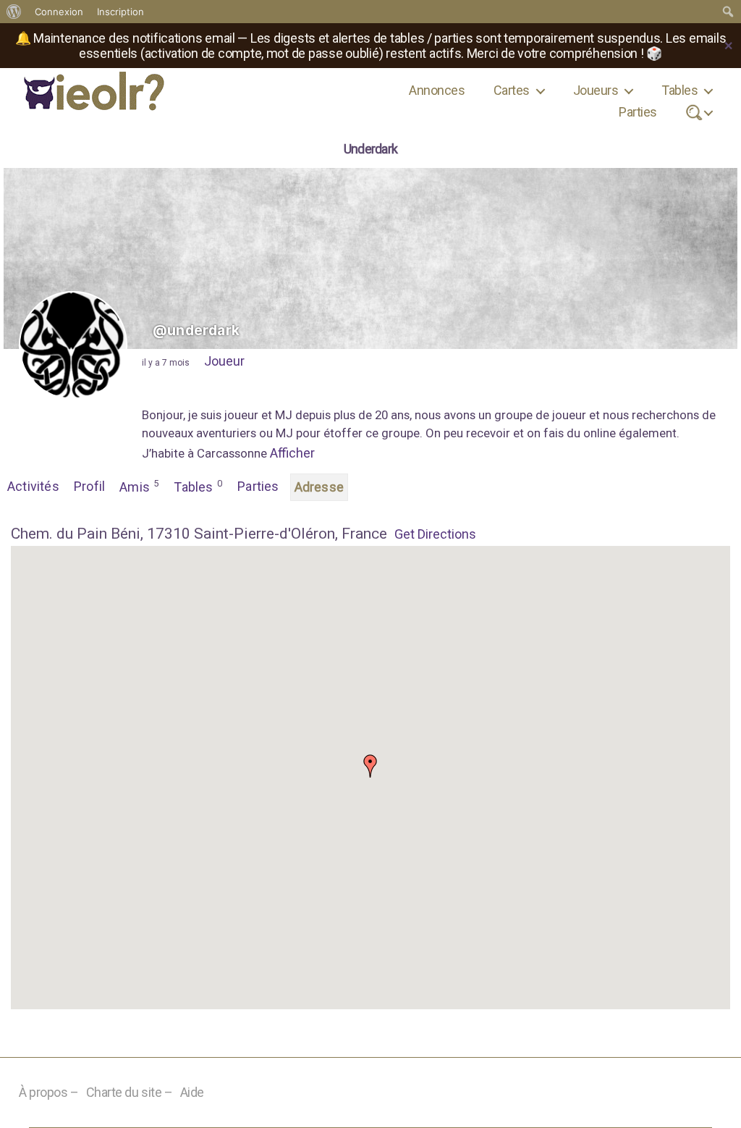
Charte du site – (129, 1092)
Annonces (437, 90)
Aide (192, 1092)
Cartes (512, 90)
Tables (679, 90)
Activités (33, 486)
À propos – (49, 1092)
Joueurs (595, 90)
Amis (138, 486)
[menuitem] (14, 11)
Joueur (224, 361)
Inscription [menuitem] (120, 11)
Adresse (319, 486)
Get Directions (435, 534)
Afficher (292, 452)
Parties (637, 111)
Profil (89, 486)
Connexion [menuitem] (59, 11)
